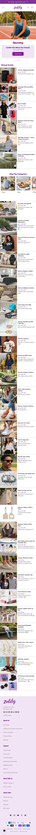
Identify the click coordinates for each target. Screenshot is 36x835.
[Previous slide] (13, 60)
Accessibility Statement (10, 772)
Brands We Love (8, 797)
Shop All (5, 804)
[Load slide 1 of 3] (16, 60)
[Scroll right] (34, 185)
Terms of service (14, 831)
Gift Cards (6, 808)
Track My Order (7, 757)
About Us (6, 720)
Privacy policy (26, 829)
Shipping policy (24, 831)
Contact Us (6, 754)
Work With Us (7, 778)
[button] (3, 7)
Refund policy (18, 829)
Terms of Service (8, 732)
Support (6, 746)
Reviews (5, 801)
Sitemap (5, 740)
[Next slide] (23, 60)
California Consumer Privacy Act (12, 728)
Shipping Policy (7, 765)
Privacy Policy (7, 736)
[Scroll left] (1, 185)
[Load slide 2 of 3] (18, 60)
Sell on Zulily (7, 786)
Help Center (7, 750)
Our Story (6, 725)
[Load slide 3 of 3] (20, 60)
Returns (5, 769)
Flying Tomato (18, 34)
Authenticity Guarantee (10, 761)
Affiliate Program (8, 783)
